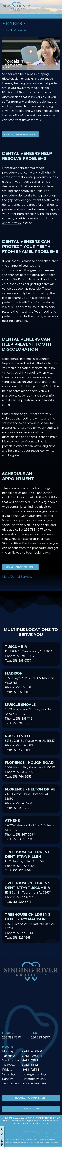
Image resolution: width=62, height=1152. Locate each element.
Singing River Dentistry (37, 1118)
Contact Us (30, 1108)
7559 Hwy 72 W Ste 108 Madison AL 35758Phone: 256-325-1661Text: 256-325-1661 (30, 925)
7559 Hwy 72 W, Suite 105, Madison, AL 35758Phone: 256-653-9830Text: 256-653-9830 (30, 682)
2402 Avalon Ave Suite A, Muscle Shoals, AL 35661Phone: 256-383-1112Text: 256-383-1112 (28, 714)
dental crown (11, 223)
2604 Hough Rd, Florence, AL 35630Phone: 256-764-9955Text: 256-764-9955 (30, 769)
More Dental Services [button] (17, 576)
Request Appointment (31, 1097)
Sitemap (43, 1123)
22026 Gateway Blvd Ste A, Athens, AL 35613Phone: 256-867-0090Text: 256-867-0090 (30, 829)
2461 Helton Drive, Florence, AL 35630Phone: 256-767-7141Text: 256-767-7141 (30, 798)
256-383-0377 (33, 529)
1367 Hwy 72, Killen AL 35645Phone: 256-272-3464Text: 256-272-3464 (27, 861)
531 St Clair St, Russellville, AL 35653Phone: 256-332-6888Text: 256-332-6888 (30, 743)
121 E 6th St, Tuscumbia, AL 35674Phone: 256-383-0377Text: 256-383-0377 (28, 653)
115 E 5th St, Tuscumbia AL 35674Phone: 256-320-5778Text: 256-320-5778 (28, 892)
